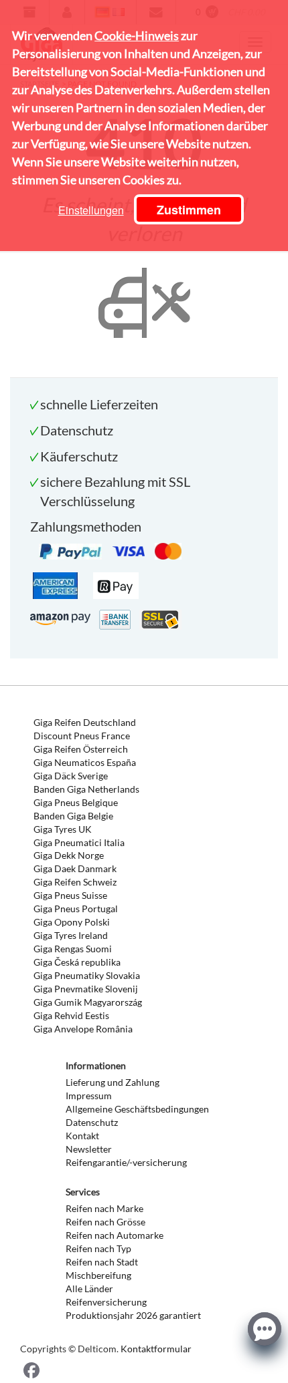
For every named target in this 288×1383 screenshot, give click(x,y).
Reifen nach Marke (104, 1208)
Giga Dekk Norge (68, 855)
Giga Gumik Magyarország (87, 1002)
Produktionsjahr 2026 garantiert (133, 1315)
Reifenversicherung (106, 1302)
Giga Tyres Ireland (70, 935)
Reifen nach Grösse (105, 1221)
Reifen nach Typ (98, 1248)
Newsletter (89, 1149)
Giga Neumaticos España (84, 762)
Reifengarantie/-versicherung (126, 1162)
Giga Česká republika (77, 962)
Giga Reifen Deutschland (84, 722)
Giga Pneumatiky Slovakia (86, 975)
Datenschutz (92, 1122)
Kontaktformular (156, 1348)
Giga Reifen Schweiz (75, 881)
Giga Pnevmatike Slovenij (85, 988)
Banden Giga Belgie (73, 815)
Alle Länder (89, 1288)
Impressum (89, 1095)
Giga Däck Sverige (70, 775)
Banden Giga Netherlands (86, 789)
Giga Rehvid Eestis (71, 1015)
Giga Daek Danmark (75, 868)
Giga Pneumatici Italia (79, 842)
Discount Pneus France (81, 735)
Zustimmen (189, 209)
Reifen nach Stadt (102, 1261)
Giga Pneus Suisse (70, 895)
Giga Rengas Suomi (72, 948)
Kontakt (82, 1135)
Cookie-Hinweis (136, 35)
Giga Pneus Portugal (75, 908)
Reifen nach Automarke (114, 1235)
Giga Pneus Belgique (75, 802)
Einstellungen (91, 210)
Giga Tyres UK (62, 829)
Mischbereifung (98, 1275)
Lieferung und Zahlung (112, 1082)
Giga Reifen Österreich (80, 749)
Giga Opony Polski (71, 922)
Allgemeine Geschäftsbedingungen (137, 1109)
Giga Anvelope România (83, 1028)
